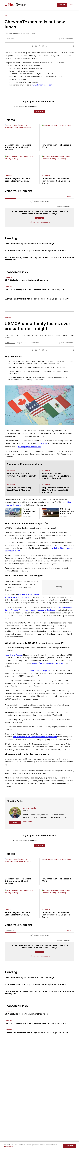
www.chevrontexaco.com (42, 85)
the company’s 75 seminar (29, 447)
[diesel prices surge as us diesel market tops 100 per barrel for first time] (50, 512)
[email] (46, 46)
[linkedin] (36, 46)
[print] (73, 46)
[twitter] (39, 46)
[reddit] (43, 46)
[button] (6, 4)
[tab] (10, 197)
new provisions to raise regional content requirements (35, 737)
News (6, 15)
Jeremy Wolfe (10, 343)
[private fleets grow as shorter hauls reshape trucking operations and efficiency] (13, 512)
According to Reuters (13, 655)
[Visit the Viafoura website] (69, 206)
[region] (39, 201)
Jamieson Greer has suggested (39, 670)
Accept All (69, 1145)
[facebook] (33, 46)
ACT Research (41, 443)
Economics (8, 317)
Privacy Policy (8, 1146)
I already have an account (39, 222)
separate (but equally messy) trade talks (48, 663)
